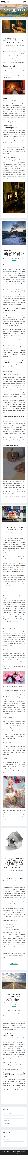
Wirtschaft (7, 1143)
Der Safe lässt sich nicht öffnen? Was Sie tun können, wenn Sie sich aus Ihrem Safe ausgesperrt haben (14, 863)
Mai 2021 (6, 1120)
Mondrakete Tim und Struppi (17, 619)
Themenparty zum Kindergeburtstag (14, 528)
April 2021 (7, 1123)
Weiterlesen (14, 963)
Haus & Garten (8, 1140)
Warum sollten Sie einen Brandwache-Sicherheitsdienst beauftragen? (14, 253)
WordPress (22, 1151)
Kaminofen (19, 145)
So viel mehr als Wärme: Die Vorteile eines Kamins (14, 41)
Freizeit (6, 1137)
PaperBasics (5, 2)
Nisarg (16, 1153)
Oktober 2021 (8, 1114)
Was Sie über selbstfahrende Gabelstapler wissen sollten (14, 997)
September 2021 (8, 1117)
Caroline (21, 45)
